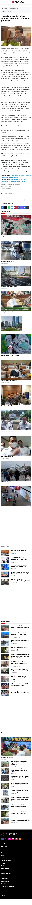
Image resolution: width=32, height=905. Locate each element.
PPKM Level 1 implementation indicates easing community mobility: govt (15, 285)
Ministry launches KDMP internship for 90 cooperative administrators (19, 559)
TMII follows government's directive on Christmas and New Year (13, 430)
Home (5, 8)
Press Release (5, 868)
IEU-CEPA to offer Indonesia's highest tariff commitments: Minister (19, 663)
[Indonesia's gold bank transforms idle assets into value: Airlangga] (5, 657)
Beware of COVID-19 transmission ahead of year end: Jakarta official (15, 455)
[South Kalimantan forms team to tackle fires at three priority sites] (5, 778)
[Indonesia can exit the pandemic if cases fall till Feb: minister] (16, 496)
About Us (3, 884)
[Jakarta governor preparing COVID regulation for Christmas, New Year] (16, 395)
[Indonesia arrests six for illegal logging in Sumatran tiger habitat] (5, 628)
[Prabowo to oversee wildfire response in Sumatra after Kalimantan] (5, 763)
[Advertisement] (16, 528)
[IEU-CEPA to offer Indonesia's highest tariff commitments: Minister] (5, 664)
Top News (4, 733)
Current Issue (12, 8)
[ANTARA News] (17, 2)
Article (3, 863)
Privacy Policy (5, 878)
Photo (3, 866)
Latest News (5, 546)
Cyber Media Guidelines (8, 886)
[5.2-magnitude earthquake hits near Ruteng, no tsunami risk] (5, 792)
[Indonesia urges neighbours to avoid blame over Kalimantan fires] (5, 671)
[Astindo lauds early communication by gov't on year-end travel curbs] (16, 250)
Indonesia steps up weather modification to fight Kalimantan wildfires (20, 678)
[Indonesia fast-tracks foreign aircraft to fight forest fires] (5, 649)
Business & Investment (7, 858)
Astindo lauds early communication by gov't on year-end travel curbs (15, 260)
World (2, 855)
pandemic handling (7, 203)
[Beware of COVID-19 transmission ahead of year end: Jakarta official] (16, 445)
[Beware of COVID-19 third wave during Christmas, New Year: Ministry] (16, 344)
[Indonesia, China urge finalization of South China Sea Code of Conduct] (5, 635)
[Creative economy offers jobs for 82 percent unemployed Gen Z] (5, 574)
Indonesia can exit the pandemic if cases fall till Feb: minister (15, 506)
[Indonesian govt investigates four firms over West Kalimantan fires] (5, 693)
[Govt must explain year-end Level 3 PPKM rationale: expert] (16, 471)
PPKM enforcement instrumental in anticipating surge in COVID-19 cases (15, 235)
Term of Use (4, 876)
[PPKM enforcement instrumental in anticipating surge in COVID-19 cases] (16, 225)
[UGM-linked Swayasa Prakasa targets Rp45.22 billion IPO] (5, 567)
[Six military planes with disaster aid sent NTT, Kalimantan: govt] (5, 785)
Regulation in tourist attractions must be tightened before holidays (13, 379)
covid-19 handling (9, 193)
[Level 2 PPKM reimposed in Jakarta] (11, 323)
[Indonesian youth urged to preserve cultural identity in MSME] (5, 581)
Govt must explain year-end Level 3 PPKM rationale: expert (13, 480)
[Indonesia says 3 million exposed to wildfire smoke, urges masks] (5, 800)
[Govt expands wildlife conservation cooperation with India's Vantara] (5, 771)
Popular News (5, 621)
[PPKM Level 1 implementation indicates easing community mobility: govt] (16, 275)
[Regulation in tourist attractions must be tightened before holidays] (16, 369)
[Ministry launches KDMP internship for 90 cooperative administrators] (5, 559)
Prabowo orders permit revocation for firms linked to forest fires (14, 756)
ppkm (26, 200)
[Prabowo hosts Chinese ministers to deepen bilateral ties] (5, 686)
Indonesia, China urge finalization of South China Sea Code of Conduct (20, 634)
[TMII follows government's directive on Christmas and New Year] (16, 420)
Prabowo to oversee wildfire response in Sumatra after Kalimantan (19, 763)
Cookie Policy (5, 881)
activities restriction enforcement (13, 200)
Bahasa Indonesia (6, 873)
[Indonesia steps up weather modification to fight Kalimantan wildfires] (5, 678)
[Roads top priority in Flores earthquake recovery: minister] (5, 552)
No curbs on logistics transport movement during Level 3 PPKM (14, 311)
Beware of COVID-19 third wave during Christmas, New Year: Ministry (12, 354)
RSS (2, 889)
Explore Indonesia (6, 860)
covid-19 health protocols (10, 197)
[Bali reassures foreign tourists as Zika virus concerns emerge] (5, 642)
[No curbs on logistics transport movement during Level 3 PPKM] (16, 301)
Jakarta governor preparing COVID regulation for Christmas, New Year (16, 404)
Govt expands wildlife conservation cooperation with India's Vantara (19, 770)
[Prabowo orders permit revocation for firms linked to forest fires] (16, 746)
